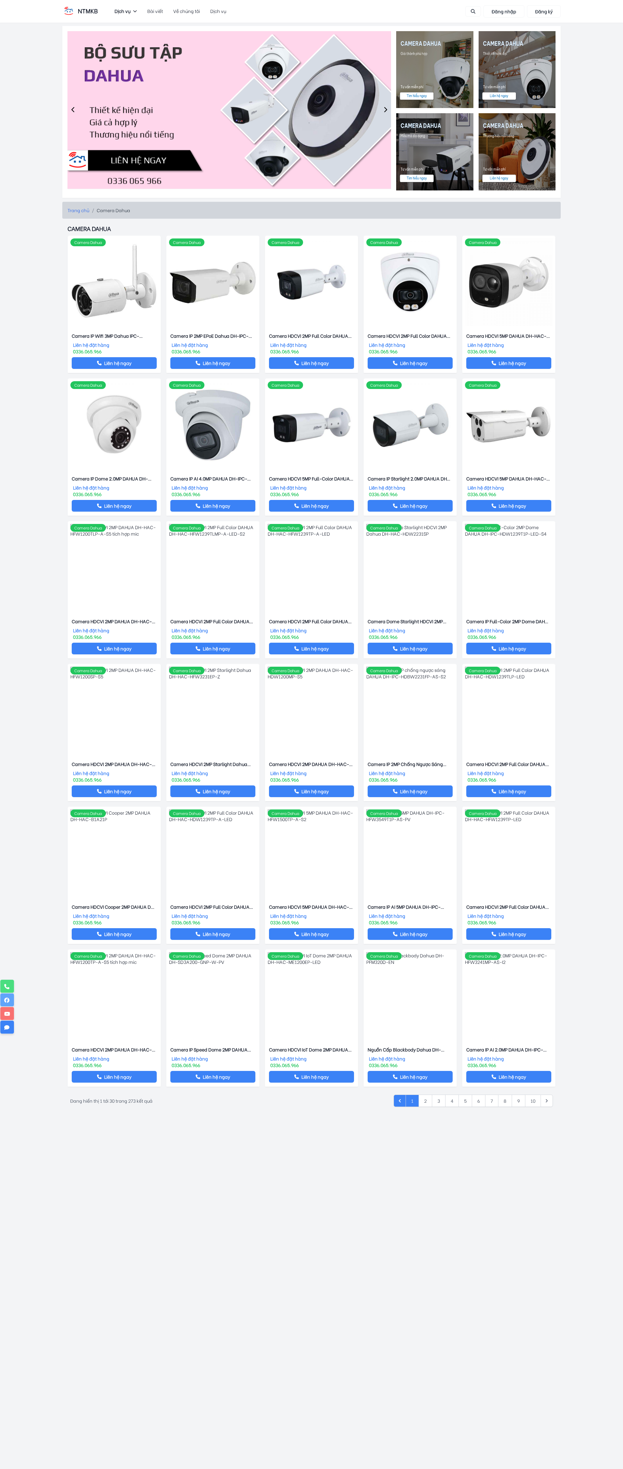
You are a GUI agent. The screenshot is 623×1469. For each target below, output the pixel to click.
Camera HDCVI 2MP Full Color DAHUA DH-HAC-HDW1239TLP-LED (505, 764)
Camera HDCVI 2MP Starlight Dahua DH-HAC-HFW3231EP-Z (208, 764)
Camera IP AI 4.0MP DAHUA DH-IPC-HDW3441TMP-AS (208, 478)
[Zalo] (7, 1027)
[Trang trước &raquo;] (547, 1101)
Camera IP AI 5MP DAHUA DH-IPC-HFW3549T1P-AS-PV (404, 907)
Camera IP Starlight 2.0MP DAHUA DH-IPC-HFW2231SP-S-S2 (408, 478)
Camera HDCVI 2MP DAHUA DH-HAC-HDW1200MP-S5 (309, 764)
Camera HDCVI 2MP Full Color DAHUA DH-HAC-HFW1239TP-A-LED (308, 621)
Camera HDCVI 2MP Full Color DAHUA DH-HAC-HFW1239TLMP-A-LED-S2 (210, 621)
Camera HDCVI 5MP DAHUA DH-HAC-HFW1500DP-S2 (506, 478)
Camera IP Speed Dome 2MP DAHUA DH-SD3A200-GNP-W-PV (209, 1049)
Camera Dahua (88, 242)
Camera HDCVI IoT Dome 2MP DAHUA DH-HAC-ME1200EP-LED (308, 1049)
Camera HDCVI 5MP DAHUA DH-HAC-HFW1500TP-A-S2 (309, 907)
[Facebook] (7, 1000)
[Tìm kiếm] (473, 11)
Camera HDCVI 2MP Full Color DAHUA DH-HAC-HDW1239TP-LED (407, 336)
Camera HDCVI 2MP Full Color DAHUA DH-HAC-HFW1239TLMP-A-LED (308, 336)
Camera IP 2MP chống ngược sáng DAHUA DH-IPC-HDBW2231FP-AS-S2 (407, 764)
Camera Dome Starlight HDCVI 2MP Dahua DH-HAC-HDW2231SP (405, 621)
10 (533, 1100)
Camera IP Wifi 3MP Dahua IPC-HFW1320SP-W (105, 336)
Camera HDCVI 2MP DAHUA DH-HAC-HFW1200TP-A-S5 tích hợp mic (112, 1049)
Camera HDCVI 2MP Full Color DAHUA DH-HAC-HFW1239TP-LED (505, 907)
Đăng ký (544, 11)
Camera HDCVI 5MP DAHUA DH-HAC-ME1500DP (506, 336)
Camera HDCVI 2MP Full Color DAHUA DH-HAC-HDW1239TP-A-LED (210, 907)
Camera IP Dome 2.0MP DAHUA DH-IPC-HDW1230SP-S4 (110, 478)
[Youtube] (7, 1013)
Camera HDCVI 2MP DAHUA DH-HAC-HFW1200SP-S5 (112, 764)
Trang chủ (78, 210)
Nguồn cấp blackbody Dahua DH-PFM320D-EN (404, 1049)
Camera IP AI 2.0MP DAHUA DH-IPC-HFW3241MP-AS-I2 (504, 1049)
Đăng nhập (504, 11)
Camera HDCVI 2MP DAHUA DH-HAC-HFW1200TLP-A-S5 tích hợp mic (112, 621)
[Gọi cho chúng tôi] (7, 986)
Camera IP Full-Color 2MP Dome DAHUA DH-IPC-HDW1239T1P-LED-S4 (508, 621)
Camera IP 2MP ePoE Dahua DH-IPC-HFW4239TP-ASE (209, 336)
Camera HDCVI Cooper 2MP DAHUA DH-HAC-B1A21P (114, 907)
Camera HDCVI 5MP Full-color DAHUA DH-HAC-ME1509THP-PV (309, 478)
